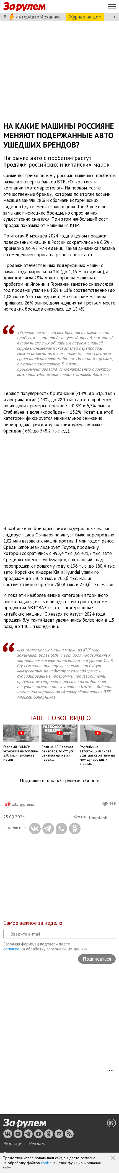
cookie (46, 1162)
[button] (113, 1158)
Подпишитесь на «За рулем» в (59, 780)
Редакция (13, 1143)
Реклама (37, 1143)
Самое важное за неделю (32, 923)
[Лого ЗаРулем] (24, 6)
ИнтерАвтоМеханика (38, 17)
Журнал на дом (85, 17)
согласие (11, 949)
